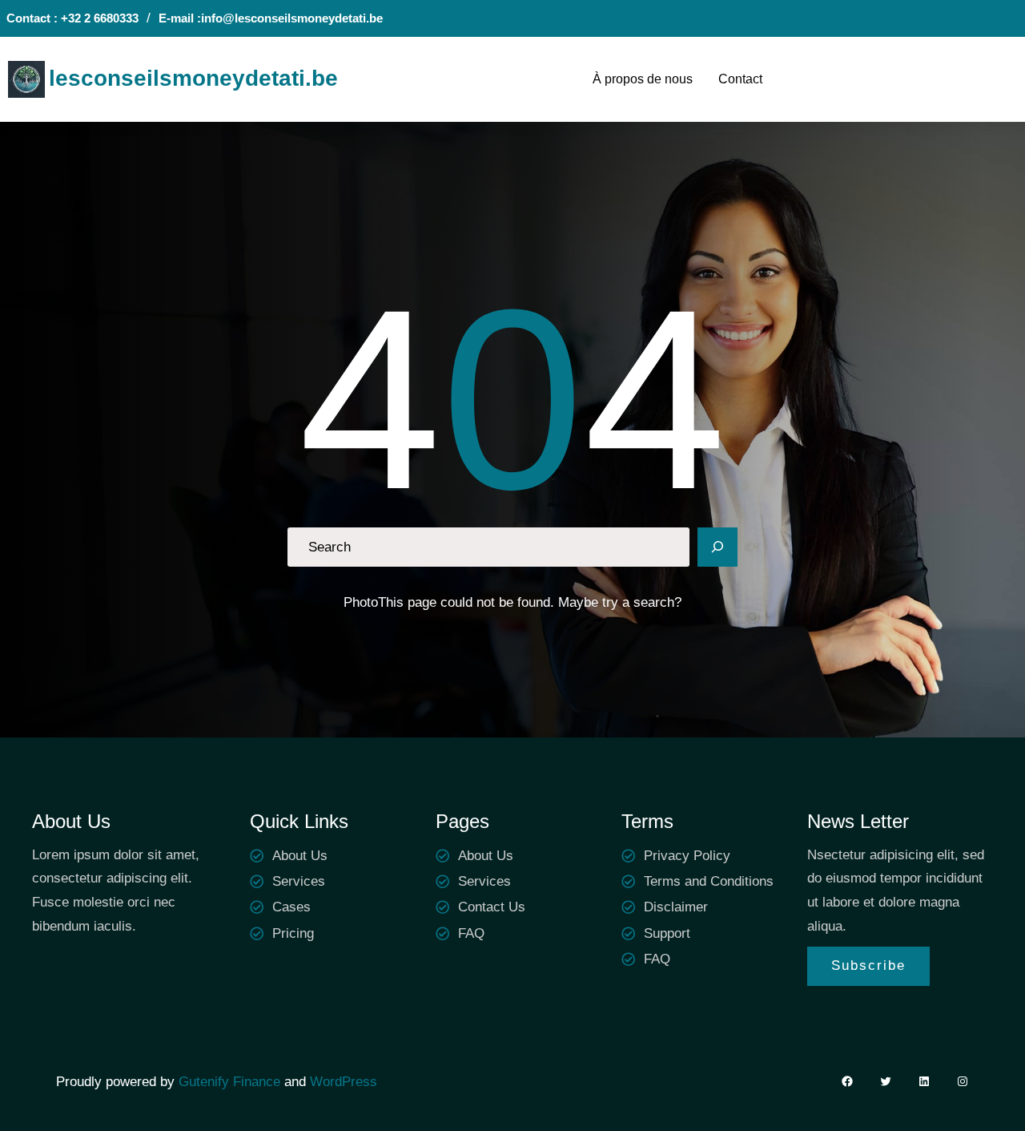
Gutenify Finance (231, 1081)
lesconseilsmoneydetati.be (193, 78)
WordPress (343, 1081)
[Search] (717, 547)
